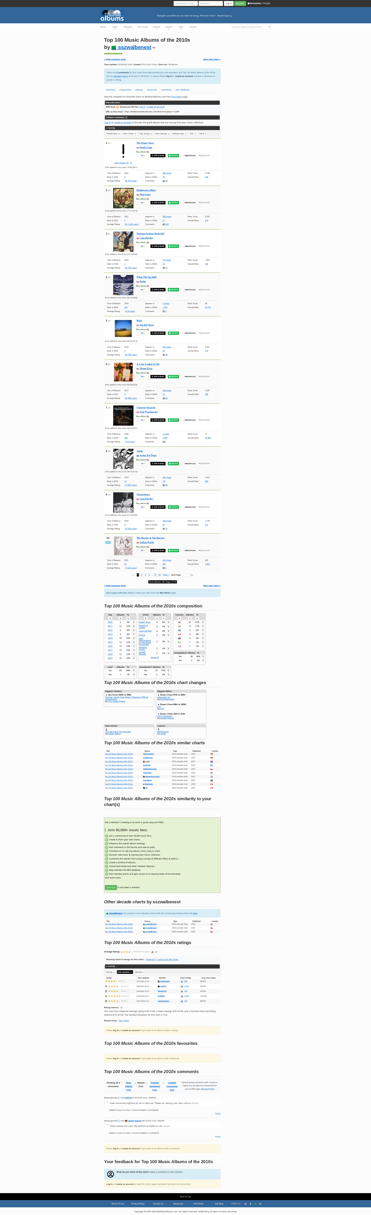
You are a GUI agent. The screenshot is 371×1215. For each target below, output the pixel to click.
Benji (139, 320)
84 (166, 181)
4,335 (186, 996)
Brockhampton (167, 699)
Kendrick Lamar (143, 626)
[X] (259, 1203)
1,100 (186, 986)
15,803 (208, 438)
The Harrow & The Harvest (150, 538)
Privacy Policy (137, 1203)
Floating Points (143, 648)
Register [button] (240, 3)
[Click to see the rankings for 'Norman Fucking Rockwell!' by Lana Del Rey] (123, 241)
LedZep (163, 986)
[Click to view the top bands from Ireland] (179, 642)
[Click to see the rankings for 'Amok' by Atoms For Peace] (123, 458)
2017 (110, 650)
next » (166, 575)
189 (206, 264)
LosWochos (148, 758)
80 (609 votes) (131, 398)
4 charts (166, 303)
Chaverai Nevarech (146, 407)
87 (164, 525)
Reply (218, 1113)
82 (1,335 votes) (132, 224)
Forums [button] (193, 26)
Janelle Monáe (142, 653)
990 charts (167, 217)
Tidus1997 (147, 773)
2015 (110, 642)
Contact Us (158, 1203)
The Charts (142, 26)
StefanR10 (149, 754)
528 (206, 394)
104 (167, 224)
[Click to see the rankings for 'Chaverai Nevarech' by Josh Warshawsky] (123, 415)
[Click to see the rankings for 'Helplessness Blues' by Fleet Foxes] (123, 198)
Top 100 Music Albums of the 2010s (119, 754)
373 (206, 351)
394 (164, 564)
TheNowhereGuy (150, 769)
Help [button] (115, 26)
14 (125, 481)
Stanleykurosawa (152, 777)
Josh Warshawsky (149, 412)
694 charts (167, 173)
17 (164, 220)
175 (185, 1001)
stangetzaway (163, 1001)
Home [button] (103, 26)
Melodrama (163, 731)
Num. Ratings (161, 133)
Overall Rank (112, 133)
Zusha (143, 281)
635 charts (167, 347)
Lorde (163, 733)
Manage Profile (207, 1089)
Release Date (178, 133)
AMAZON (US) (190, 155)
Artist (201, 133)
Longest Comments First (172, 1086)
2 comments (122, 72)
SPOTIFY (174, 155)
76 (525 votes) (131, 529)
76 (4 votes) (130, 311)
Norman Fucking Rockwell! (150, 233)
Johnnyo (128, 1098)
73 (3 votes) (130, 442)
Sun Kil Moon (147, 325)
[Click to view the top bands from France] (179, 646)
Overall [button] (156, 26)
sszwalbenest (134, 47)
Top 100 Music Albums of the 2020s (119, 924)
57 (166, 268)
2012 (110, 630)
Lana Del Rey (146, 238)
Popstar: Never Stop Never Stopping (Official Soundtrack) (126, 698)
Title (192, 133)
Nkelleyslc (162, 991)
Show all (155, 657)
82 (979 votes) (131, 181)
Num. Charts (128, 133)
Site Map (219, 1203)
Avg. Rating (145, 133)
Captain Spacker (134, 1121)
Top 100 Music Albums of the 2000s (119, 932)
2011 (110, 626)
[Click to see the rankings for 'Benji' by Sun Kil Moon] (123, 328)
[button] (110, 618)
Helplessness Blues (146, 190)
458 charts (167, 390)
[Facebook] (249, 1203)
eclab (147, 762)
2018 (110, 654)
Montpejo (149, 784)
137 (164, 481)
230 (206, 177)
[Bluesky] (244, 1203)
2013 (110, 634)
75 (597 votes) (131, 485)
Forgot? (266, 3)
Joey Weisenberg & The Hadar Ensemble (145, 641)
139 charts (167, 560)
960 (206, 481)
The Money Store (145, 143)
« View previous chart (115, 59)
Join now (111, 887)
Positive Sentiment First (155, 1086)
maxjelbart (147, 780)
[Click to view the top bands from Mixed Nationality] (179, 630)
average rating (120, 76)
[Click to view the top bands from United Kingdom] (179, 626)
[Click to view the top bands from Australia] (179, 638)
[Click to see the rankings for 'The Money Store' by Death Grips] (123, 150)
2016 (110, 646)
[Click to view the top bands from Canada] (179, 634)
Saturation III (163, 697)
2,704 (165, 307)
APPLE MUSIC (159, 155)
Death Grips (146, 147)
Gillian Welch (147, 542)
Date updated (124, 972)
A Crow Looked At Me (148, 364)
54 (125, 564)
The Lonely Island (116, 701)
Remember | (256, 3)
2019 (110, 658)
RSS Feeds (199, 1203)
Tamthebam (165, 981)
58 (166, 485)
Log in (142, 106)
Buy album (141, 152)
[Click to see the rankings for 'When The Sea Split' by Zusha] (123, 284)
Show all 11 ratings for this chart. (162, 959)
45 (164, 351)
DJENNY (161, 996)
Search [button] (168, 26)
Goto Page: (176, 575)
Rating (109, 972)
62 (166, 398)
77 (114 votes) (131, 568)
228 (125, 307)
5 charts (166, 434)
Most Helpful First (128, 1086)
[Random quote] (231, 15)
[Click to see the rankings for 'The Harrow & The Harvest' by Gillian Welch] (123, 545)
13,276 (208, 307)
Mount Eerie (146, 368)
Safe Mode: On (121, 162)
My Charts (165, 592)
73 (164, 394)
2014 (110, 638)
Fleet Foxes (145, 194)
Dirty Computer (164, 716)
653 (185, 981)
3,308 (165, 438)
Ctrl (159, 706)
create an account (184, 76)
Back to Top (185, 1196)
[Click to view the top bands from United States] (179, 622)
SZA (162, 708)
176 (206, 220)
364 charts (167, 477)
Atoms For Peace (148, 455)
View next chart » (212, 59)
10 (159, 575)
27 (166, 529)
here (195, 913)
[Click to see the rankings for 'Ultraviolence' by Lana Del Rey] (123, 502)
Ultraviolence (143, 494)
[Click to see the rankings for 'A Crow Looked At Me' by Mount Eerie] (123, 371)
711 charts (167, 260)
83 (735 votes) (131, 268)
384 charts (167, 521)
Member (139, 972)
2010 (110, 622)
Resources (178, 1203)
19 (164, 264)
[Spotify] (254, 1203)
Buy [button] (181, 26)
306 (125, 438)
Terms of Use (117, 1203)
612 (206, 525)
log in (169, 76)
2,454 (207, 564)
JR (146, 788)
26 (164, 177)
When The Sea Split (147, 277)
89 (166, 355)
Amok (140, 451)
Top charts (124, 1020)
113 (185, 991)
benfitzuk (147, 765)
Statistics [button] (128, 26)
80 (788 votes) (131, 355)
